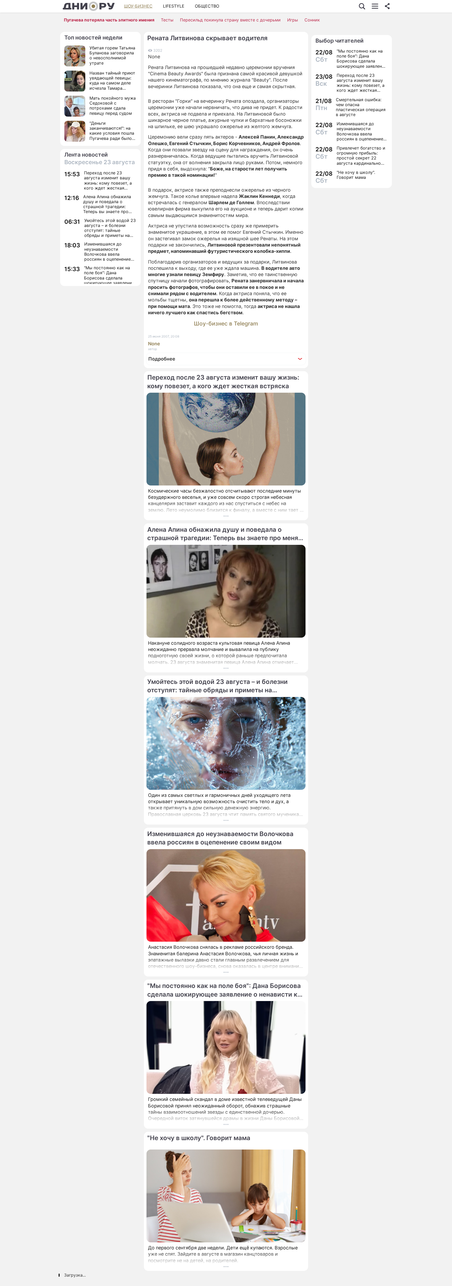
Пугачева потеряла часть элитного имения (109, 19)
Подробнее (161, 359)
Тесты (167, 19)
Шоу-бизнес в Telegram (226, 323)
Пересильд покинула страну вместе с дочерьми (230, 19)
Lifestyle (173, 6)
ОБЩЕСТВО (207, 6)
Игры (292, 19)
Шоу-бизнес (138, 6)
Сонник (312, 19)
